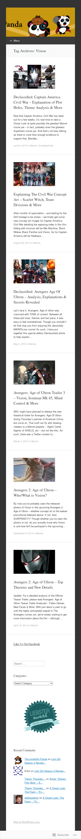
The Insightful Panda (35, 759)
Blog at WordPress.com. (27, 822)
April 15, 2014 (21, 625)
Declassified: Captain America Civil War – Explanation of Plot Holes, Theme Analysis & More (38, 102)
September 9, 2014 (23, 533)
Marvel (33, 145)
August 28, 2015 (22, 242)
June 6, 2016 (20, 145)
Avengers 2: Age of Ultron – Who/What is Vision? (35, 492)
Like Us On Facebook (27, 644)
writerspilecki (31, 798)
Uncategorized (45, 145)
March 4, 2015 (21, 441)
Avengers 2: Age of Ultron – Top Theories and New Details (38, 584)
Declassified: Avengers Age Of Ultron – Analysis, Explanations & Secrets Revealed (40, 297)
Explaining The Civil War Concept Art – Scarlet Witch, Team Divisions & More (40, 199)
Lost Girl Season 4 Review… (42, 761)
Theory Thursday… (34, 779)
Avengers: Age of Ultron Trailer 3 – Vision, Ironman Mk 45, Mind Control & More (39, 398)
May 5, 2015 (20, 343)
